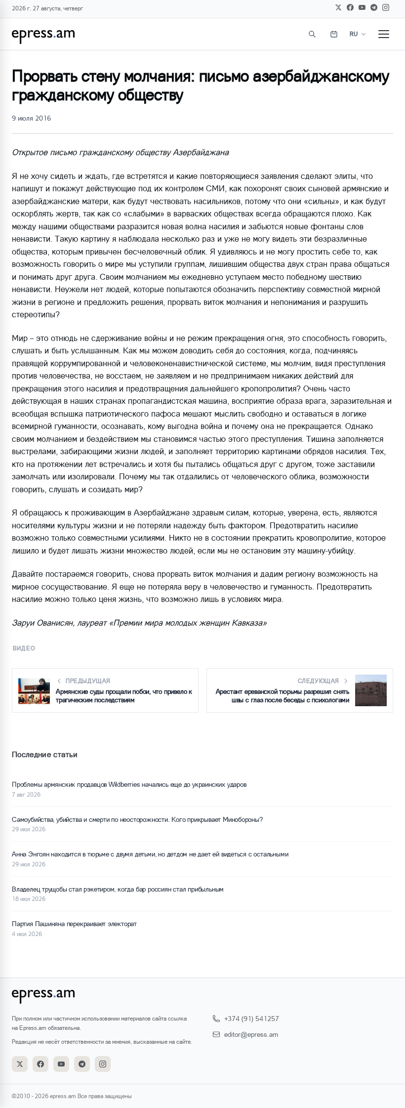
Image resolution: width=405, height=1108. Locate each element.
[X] (338, 7)
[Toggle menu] (383, 34)
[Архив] (334, 34)
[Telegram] (373, 7)
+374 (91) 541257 (251, 1018)
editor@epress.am (251, 1034)
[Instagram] (385, 7)
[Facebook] (350, 7)
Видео (24, 648)
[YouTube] (362, 7)
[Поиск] (312, 34)
